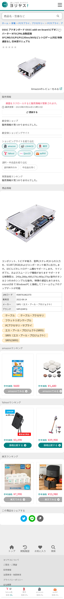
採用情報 (7, 570)
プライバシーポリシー (13, 580)
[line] (32, 519)
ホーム (5, 23)
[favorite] (59, 30)
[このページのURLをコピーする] (40, 518)
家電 (13, 23)
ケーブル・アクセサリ (32, 315)
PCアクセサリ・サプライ (18, 325)
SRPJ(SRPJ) (11, 340)
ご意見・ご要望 (10, 565)
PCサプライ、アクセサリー (31, 23)
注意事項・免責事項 (12, 575)
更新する (33, 112)
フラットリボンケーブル (18, 320)
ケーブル (10, 315)
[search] (58, 16)
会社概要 (7, 584)
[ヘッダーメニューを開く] (59, 5)
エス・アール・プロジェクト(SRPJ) (24, 330)
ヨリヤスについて (11, 560)
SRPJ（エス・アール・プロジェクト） (25, 335)
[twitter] (24, 519)
